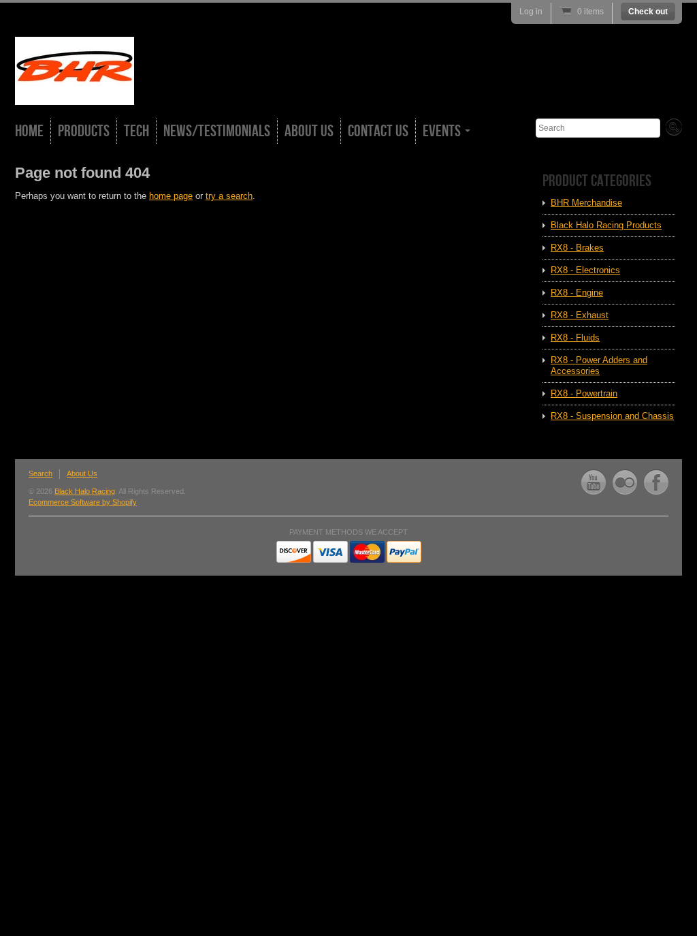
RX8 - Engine (577, 292)
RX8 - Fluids (575, 337)
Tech (136, 131)
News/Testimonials (216, 131)
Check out (648, 11)
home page (171, 196)
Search (40, 473)
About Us (309, 131)
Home (29, 131)
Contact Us (378, 131)
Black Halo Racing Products (606, 225)
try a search (229, 196)
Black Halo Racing (84, 491)
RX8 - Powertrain (584, 393)
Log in (530, 11)
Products (84, 131)
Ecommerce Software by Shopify (83, 502)
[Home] (74, 92)
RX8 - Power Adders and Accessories (599, 365)
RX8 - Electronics (585, 270)
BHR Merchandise (586, 203)
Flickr (625, 482)
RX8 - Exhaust (580, 315)
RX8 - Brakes (577, 248)
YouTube (593, 482)
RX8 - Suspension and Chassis (612, 416)
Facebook (656, 482)
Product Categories (596, 181)
